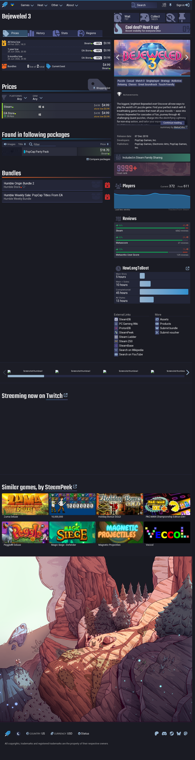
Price (103, 144)
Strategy (165, 80)
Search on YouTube (131, 354)
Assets (164, 319)
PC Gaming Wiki (128, 323)
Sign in (181, 5)
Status (85, 733)
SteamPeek (126, 332)
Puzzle (121, 80)
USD (63, 733)
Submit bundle (169, 328)
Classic (133, 84)
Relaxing (122, 84)
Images (11, 144)
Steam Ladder (127, 336)
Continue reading (172, 122)
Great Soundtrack (147, 84)
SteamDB (125, 319)
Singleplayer (152, 80)
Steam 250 (126, 341)
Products (165, 323)
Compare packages (99, 159)
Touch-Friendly (166, 84)
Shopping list (103, 88)
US (37, 733)
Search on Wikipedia (131, 350)
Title (20, 144)
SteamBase (126, 345)
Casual (130, 80)
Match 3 (140, 80)
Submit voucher (169, 332)
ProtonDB (125, 328)
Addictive (176, 80)
